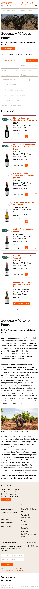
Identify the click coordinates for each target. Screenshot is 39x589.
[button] (36, 10)
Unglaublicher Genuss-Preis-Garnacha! (24, 257)
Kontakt (6, 499)
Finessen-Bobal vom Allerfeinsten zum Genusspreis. (25, 119)
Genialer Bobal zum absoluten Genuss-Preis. (24, 230)
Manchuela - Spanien (20, 127)
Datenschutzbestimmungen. (14, 570)
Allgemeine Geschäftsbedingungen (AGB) (29, 534)
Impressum (24, 586)
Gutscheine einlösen (8, 516)
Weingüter (10, 54)
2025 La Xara (18, 261)
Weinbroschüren (6, 526)
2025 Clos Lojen (18, 234)
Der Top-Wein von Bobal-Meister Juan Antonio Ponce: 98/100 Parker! (24, 175)
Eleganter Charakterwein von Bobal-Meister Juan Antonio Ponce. (24, 147)
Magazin (24, 524)
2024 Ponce (17, 181)
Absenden (7, 564)
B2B (2, 530)
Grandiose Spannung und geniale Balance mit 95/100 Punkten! (23, 284)
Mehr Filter (31, 60)
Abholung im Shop (23, 303)
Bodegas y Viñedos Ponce (24, 54)
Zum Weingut (8, 49)
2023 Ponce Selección (21, 290)
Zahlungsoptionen (7, 509)
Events (23, 521)
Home (3, 54)
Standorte (24, 528)
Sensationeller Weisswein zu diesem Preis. (24, 203)
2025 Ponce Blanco (20, 207)
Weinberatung (6, 519)
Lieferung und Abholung (9, 512)
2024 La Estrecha (19, 152)
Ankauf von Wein (7, 523)
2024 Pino (16, 123)
